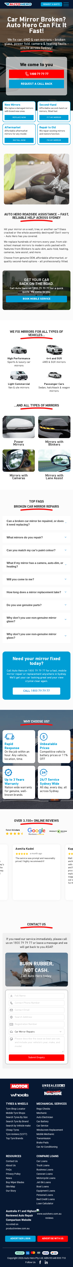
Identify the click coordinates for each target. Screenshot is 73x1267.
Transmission (43, 1138)
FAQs (9, 1169)
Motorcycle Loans (45, 1178)
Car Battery (42, 1121)
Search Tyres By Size (17, 1117)
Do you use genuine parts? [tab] (24, 605)
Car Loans (41, 1161)
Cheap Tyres (12, 1130)
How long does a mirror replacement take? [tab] (34, 592)
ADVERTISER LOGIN (20, 1239)
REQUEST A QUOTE (51, 4)
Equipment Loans (45, 1190)
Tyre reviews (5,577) (16, 1134)
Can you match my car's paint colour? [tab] (31, 550)
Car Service (42, 1125)
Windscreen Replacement (49, 1130)
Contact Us (12, 1161)
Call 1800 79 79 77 (36, 691)
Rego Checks (43, 1108)
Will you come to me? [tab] (20, 579)
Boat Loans (42, 1186)
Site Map (10, 1186)
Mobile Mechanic (45, 1134)
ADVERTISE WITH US (52, 1239)
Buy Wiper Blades (15, 1182)
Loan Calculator (44, 1203)
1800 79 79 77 (40, 288)
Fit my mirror (54, 118)
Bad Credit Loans (45, 1199)
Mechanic (41, 1113)
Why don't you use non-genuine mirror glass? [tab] (31, 619)
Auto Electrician (44, 1117)
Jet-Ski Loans (43, 1182)
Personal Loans (44, 1195)
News (9, 1178)
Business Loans (44, 1169)
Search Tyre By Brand (17, 1121)
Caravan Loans (44, 1173)
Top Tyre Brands (14, 1138)
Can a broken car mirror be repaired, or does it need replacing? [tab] (35, 523)
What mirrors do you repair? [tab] (25, 537)
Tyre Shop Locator (15, 1108)
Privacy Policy (13, 1173)
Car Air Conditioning (47, 1146)
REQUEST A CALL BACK (36, 84)
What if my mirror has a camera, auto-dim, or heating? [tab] (35, 565)
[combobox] (39, 1031)
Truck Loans (42, 1165)
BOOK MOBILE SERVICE (36, 299)
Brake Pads (42, 1142)
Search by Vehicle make (18, 1125)
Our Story (11, 1190)
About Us (11, 1165)
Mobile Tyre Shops (15, 1113)
